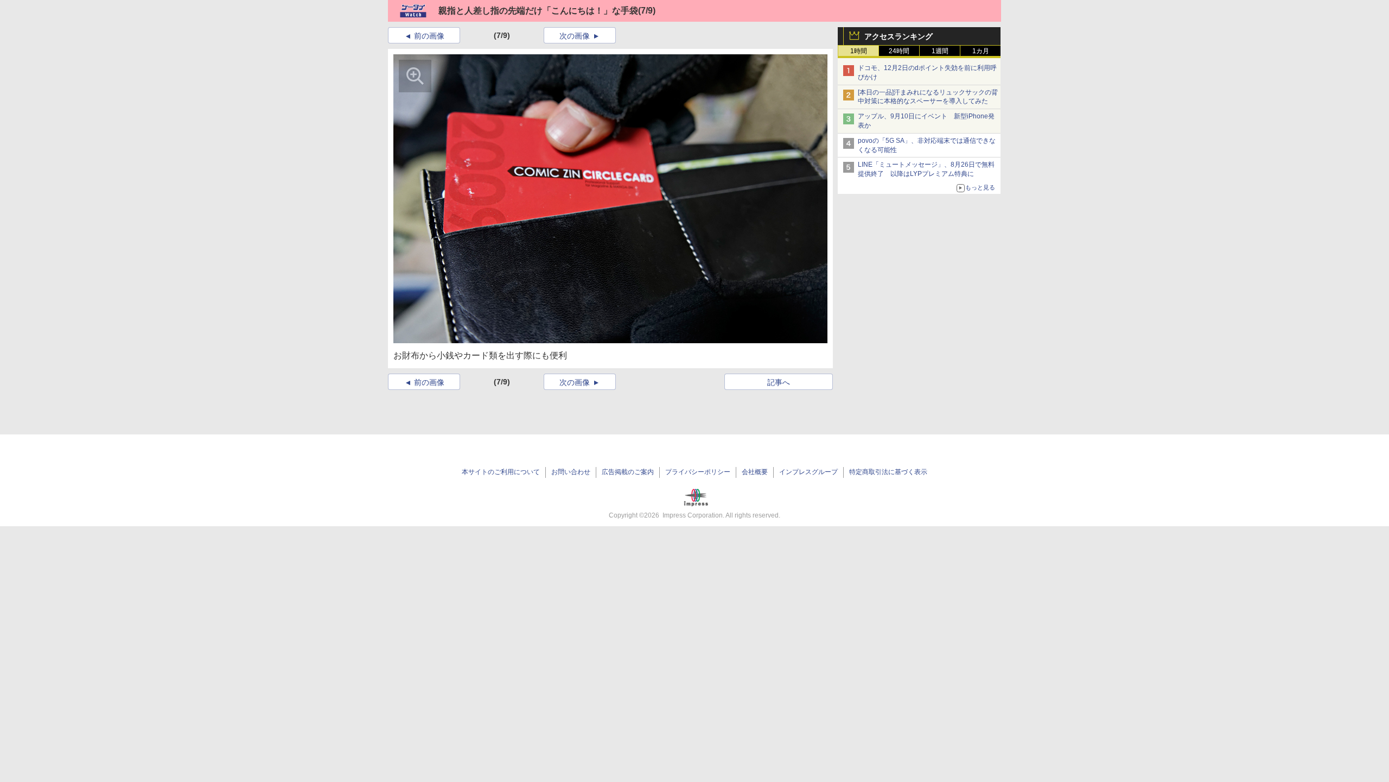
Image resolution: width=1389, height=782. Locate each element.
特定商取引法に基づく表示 (888, 472)
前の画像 (429, 35)
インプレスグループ (808, 472)
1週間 (940, 51)
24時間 (899, 51)
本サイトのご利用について (501, 472)
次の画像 (574, 35)
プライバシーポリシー (697, 472)
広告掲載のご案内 (628, 472)
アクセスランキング (898, 36)
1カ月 (980, 51)
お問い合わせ (570, 472)
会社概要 (755, 472)
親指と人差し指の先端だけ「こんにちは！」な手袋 (538, 10)
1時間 (858, 51)
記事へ (778, 382)
